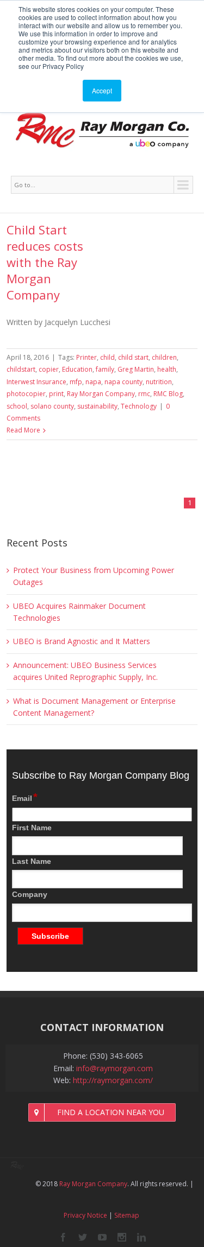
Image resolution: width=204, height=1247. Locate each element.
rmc (144, 393)
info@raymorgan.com (114, 1068)
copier (49, 369)
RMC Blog (168, 393)
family (105, 369)
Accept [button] (102, 90)
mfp (76, 381)
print (56, 393)
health (166, 369)
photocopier (26, 393)
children (164, 357)
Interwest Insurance (36, 381)
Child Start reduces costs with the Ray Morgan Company (45, 262)
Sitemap (126, 1215)
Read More (23, 430)
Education (77, 369)
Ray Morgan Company (101, 393)
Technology (139, 406)
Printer (86, 357)
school (17, 406)
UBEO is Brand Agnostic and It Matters (81, 641)
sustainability (97, 406)
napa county (123, 381)
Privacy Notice (85, 1215)
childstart (21, 369)
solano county (52, 406)
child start (133, 357)
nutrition (159, 381)
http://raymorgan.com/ (113, 1080)
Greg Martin (136, 369)
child (107, 357)
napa (93, 381)
